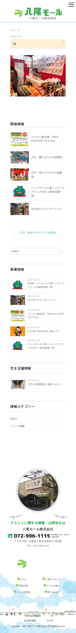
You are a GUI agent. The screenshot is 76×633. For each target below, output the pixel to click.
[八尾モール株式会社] (38, 9)
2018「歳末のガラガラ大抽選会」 (39, 232)
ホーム (23, 579)
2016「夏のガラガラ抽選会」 (48, 157)
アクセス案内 (53, 585)
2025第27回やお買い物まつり (43, 331)
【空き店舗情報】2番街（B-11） (45, 384)
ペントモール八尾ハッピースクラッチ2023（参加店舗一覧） (48, 192)
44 (19, 30)
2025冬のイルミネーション (46, 209)
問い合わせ (53, 592)
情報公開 (23, 585)
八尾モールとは (53, 579)
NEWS (13, 418)
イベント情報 (17, 426)
